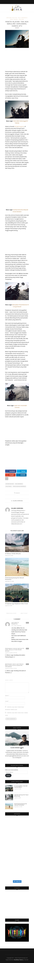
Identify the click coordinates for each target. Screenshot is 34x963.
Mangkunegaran (19, 126)
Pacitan (21, 19)
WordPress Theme (18, 959)
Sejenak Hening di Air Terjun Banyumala (21, 795)
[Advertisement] (17, 60)
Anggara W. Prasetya (15, 623)
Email (7, 701)
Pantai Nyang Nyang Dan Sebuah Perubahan (20, 804)
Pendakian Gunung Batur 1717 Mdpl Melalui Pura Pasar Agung (14, 650)
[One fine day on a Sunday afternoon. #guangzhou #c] (8, 867)
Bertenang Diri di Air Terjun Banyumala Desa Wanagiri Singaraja (14, 665)
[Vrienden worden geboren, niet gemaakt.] (8, 843)
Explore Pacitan (11, 17)
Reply (27, 622)
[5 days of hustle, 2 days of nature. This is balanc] (25, 825)
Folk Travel (14, 19)
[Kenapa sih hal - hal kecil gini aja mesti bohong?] (17, 845)
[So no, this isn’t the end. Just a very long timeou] (8, 822)
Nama (7, 695)
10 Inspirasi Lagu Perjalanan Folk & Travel (16, 603)
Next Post (24, 613)
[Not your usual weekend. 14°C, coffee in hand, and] (17, 829)
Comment (17, 493)
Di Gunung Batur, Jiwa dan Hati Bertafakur (21, 786)
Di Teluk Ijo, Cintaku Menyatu (13, 553)
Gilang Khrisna (18, 500)
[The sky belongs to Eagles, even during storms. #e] (25, 848)
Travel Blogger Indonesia (19, 486)
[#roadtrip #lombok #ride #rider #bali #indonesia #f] (25, 861)
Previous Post (11, 613)
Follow (8, 775)
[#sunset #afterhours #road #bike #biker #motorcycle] (17, 862)
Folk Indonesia (23, 17)
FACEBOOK (17, 888)
